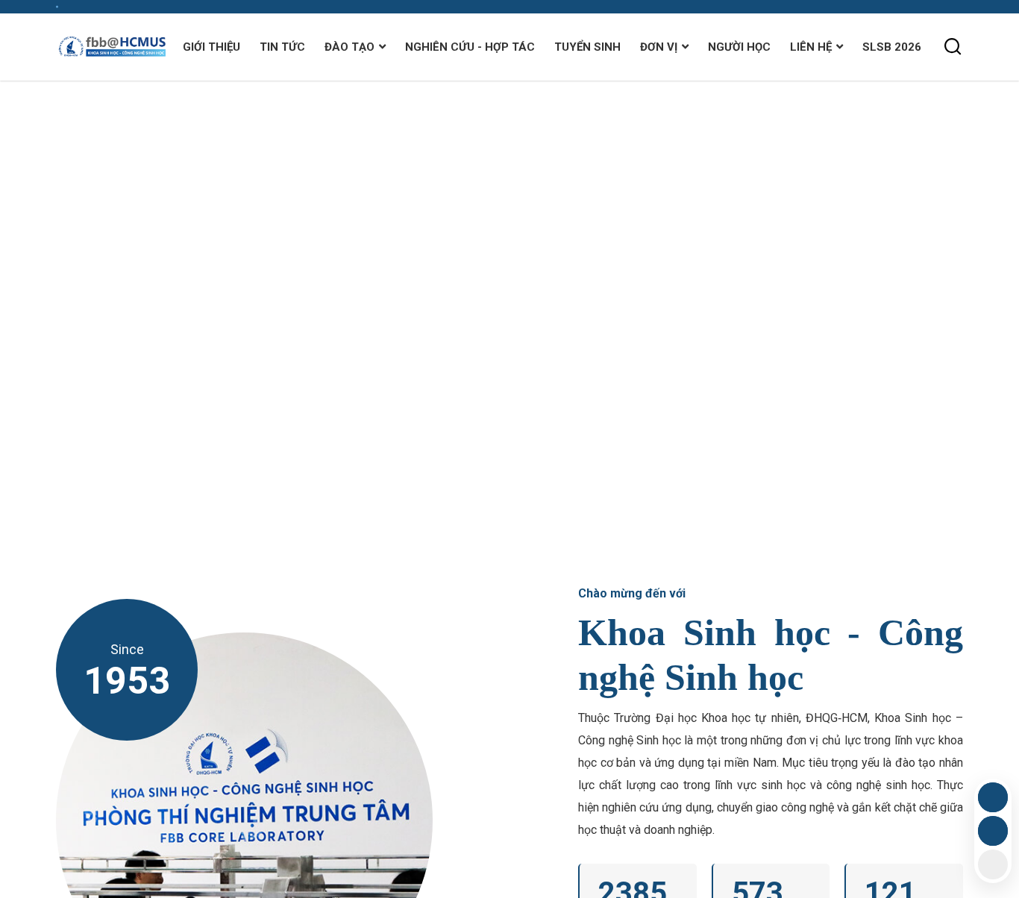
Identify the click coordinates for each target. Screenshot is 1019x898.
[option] (509, 316)
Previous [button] (985, 338)
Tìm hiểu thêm (123, 363)
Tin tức (282, 47)
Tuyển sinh (587, 47)
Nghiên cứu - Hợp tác (470, 47)
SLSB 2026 (891, 47)
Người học (739, 47)
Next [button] (985, 294)
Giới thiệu (211, 47)
